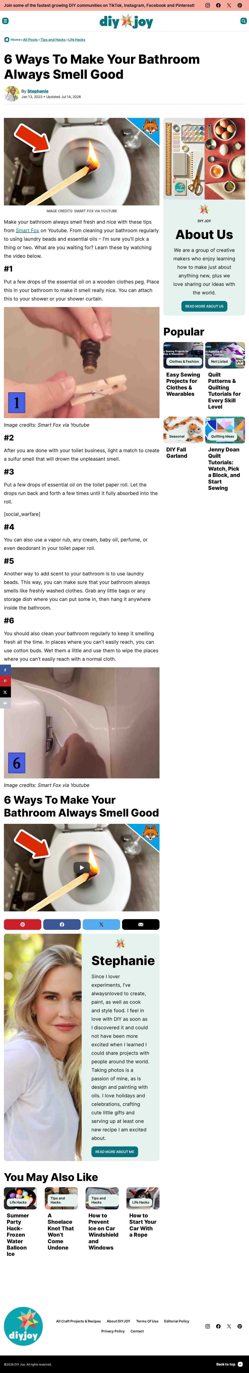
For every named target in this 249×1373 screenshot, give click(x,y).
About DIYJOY (118, 1321)
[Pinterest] (239, 5)
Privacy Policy (113, 1331)
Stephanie (37, 91)
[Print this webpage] (5, 702)
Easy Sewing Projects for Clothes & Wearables (183, 384)
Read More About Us (204, 306)
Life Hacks (76, 39)
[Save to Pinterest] (5, 681)
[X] (229, 5)
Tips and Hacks (53, 39)
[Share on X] (5, 691)
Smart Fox (27, 230)
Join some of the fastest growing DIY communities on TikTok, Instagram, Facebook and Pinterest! (99, 5)
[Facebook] (218, 5)
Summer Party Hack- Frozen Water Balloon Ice (18, 1234)
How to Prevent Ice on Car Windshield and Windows (103, 1231)
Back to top (225, 1364)
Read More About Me (114, 1152)
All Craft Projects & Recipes (78, 1321)
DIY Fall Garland (176, 452)
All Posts (30, 39)
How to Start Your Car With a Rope (142, 1225)
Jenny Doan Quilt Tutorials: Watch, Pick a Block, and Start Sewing (224, 468)
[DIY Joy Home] (126, 21)
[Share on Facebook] (5, 670)
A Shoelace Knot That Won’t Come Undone (61, 1231)
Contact (137, 1331)
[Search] (243, 21)
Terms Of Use (147, 1321)
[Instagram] (207, 5)
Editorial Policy (176, 1321)
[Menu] (5, 21)
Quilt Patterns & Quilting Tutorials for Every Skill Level (224, 390)
